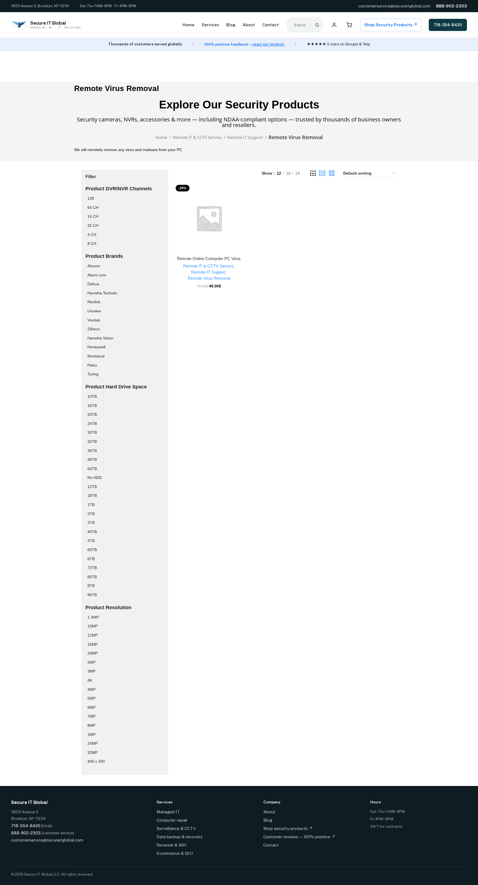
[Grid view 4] (322, 173)
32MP (92, 752)
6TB (91, 559)
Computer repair (172, 820)
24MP (92, 743)
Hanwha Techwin (102, 293)
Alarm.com (96, 275)
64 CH (92, 207)
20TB (92, 414)
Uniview (94, 311)
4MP (91, 689)
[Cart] (349, 25)
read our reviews (268, 44)
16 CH (92, 216)
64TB (92, 468)
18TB (92, 495)
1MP (91, 734)
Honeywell (96, 347)
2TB (91, 514)
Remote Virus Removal (209, 278)
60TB (92, 549)
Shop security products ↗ (288, 828)
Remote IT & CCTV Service (198, 137)
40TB (92, 532)
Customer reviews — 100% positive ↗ (299, 836)
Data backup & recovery (179, 836)
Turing (92, 374)
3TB (91, 522)
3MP (91, 671)
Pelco (92, 365)
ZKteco (93, 329)
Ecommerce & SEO (175, 853)
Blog (230, 24)
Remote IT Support (245, 137)
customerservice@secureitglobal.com (394, 6)
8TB (91, 585)
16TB (92, 405)
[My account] (334, 25)
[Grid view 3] (313, 173)
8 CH (91, 243)
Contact (270, 24)
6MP (91, 707)
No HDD (94, 477)
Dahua (93, 284)
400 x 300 (96, 761)
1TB (91, 504)
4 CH (91, 234)
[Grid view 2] (331, 173)
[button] (209, 223)
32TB (92, 441)
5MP (91, 698)
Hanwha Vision (100, 338)
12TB (92, 486)
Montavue (96, 356)
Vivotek (93, 320)
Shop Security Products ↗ (390, 24)
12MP (92, 635)
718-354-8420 (448, 25)
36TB (92, 450)
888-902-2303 (451, 6)
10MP (92, 626)
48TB (92, 459)
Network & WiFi (171, 845)
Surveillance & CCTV (176, 828)
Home (188, 24)
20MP (92, 653)
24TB (92, 423)
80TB (92, 577)
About (249, 24)
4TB (91, 540)
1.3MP (93, 617)
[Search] (317, 25)
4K (89, 680)
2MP (91, 662)
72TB (92, 567)
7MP (91, 716)
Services (210, 24)
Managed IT (168, 811)
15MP (92, 644)
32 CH (92, 225)
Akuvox (93, 266)
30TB (92, 432)
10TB (92, 396)
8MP (91, 725)
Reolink (93, 302)
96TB (92, 595)
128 (90, 198)
